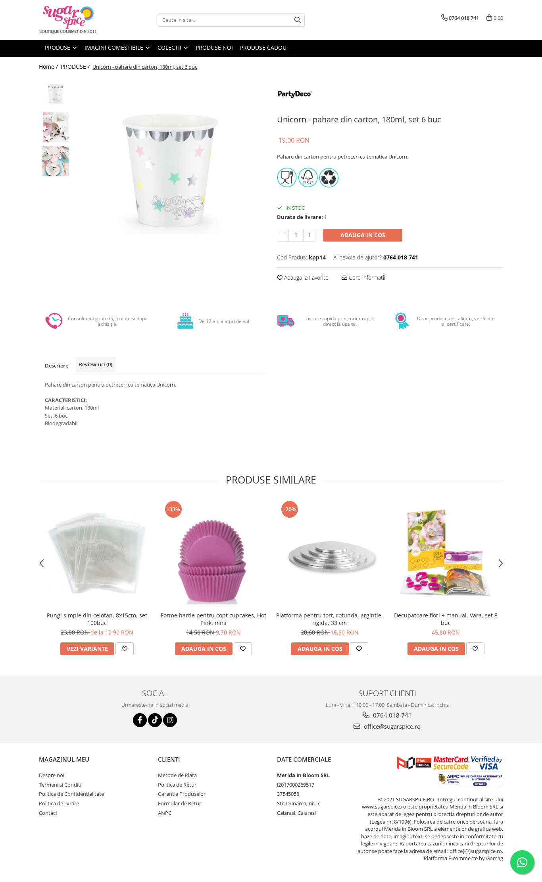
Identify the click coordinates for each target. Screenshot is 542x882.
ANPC (164, 812)
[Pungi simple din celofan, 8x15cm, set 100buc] (97, 553)
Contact (48, 812)
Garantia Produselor (182, 793)
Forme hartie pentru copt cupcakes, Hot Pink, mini (213, 619)
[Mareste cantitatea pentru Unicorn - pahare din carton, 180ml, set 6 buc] (309, 235)
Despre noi (51, 775)
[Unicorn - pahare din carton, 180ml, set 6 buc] (171, 171)
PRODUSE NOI (214, 47)
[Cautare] (297, 20)
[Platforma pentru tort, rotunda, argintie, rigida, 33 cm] (329, 553)
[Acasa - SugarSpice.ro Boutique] (78, 20)
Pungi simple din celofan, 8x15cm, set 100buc (97, 619)
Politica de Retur (177, 784)
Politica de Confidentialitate (71, 793)
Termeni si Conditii (61, 784)
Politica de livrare (59, 803)
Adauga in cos (362, 235)
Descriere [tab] (56, 365)
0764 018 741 (391, 715)
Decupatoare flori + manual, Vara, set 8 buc (446, 619)
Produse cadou (263, 47)
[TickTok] (155, 720)
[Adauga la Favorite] (124, 648)
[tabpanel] (171, 171)
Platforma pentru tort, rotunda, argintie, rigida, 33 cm (329, 619)
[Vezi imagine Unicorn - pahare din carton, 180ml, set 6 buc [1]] (55, 127)
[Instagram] (170, 720)
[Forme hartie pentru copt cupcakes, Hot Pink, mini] (213, 553)
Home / (49, 66)
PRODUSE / (76, 66)
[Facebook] (140, 720)
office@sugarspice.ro (391, 726)
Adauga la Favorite (306, 277)
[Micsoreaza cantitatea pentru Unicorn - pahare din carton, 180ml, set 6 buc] (283, 235)
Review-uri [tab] (95, 364)
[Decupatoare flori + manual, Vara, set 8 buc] (446, 553)
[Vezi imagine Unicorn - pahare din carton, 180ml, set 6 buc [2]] (55, 161)
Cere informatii (366, 277)
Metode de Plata (177, 775)
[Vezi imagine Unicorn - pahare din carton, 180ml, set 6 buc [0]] (55, 93)
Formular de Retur (179, 803)
